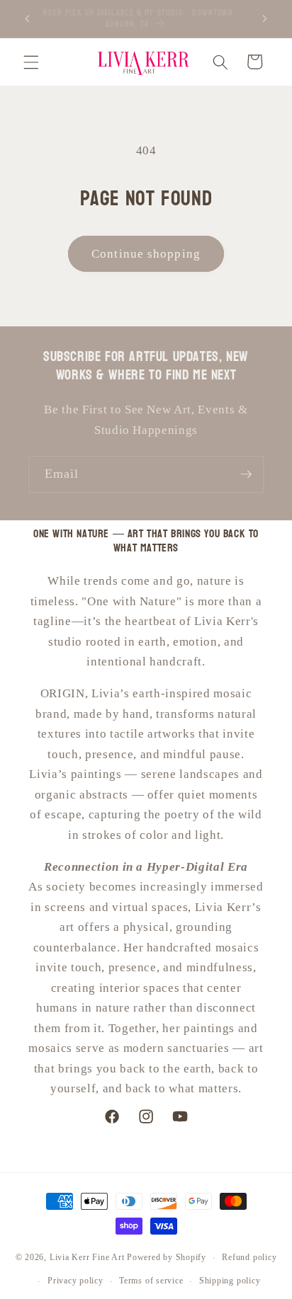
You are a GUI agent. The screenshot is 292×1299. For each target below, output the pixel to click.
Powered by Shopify (166, 1258)
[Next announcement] (265, 19)
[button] (31, 62)
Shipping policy (230, 1281)
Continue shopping (146, 254)
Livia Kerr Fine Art (87, 1258)
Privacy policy (75, 1281)
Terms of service (151, 1281)
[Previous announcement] (27, 19)
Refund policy (249, 1257)
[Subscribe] (246, 474)
